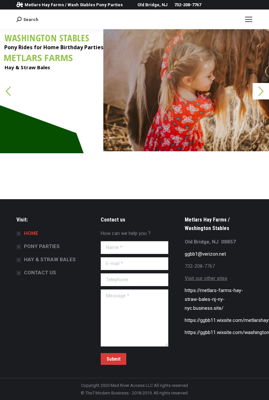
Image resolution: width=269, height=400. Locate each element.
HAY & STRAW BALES (50, 260)
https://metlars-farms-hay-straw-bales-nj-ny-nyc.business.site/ (214, 299)
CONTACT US (40, 273)
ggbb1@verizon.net (205, 254)
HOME (31, 233)
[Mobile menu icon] (249, 19)
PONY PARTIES (42, 246)
